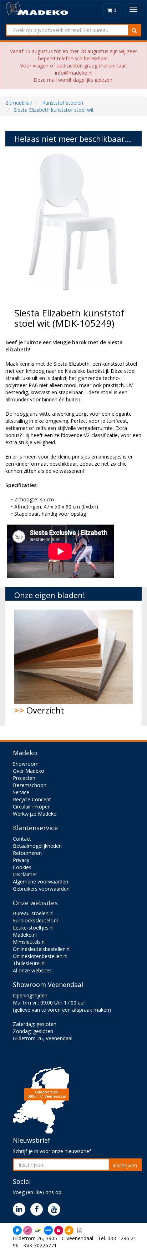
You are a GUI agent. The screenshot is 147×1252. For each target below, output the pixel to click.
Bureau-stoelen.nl (33, 913)
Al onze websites (32, 970)
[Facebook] (38, 1209)
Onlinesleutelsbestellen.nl (42, 949)
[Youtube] (56, 1209)
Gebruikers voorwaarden (41, 888)
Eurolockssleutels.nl (35, 920)
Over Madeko (28, 770)
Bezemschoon (29, 785)
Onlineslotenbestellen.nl (40, 956)
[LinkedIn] (21, 1209)
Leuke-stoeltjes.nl (33, 927)
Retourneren (27, 853)
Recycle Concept (32, 799)
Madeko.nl (25, 934)
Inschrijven (124, 1165)
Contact (22, 838)
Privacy (21, 860)
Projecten (24, 778)
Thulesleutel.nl (29, 963)
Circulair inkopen (32, 806)
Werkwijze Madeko (35, 813)
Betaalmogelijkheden (37, 845)
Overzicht (39, 710)
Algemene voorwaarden (40, 881)
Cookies (22, 867)
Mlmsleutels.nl (29, 941)
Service (21, 792)
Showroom (26, 763)
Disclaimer (25, 874)
